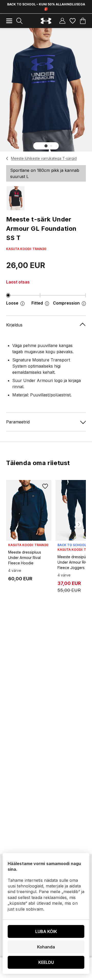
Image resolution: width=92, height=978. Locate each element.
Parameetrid (18, 421)
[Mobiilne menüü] (9, 21)
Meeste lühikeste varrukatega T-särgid (44, 158)
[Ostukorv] (83, 21)
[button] (46, 145)
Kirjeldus (14, 324)
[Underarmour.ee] (46, 21)
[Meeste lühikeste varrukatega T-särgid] (7, 158)
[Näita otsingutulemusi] (19, 21)
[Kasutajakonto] (62, 21)
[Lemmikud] (73, 21)
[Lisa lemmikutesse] (45, 486)
